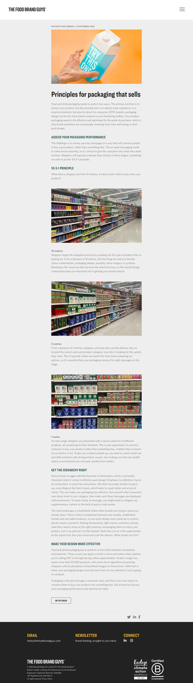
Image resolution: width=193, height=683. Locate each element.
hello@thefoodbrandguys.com (44, 640)
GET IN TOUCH (61, 600)
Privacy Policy (47, 679)
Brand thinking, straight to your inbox (95, 640)
